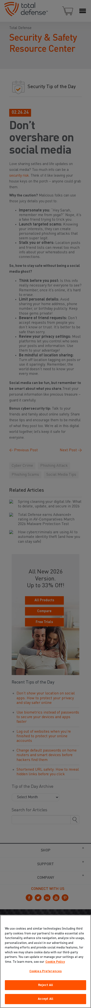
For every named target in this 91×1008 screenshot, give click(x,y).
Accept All (45, 998)
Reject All (45, 985)
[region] (45, 961)
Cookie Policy (55, 961)
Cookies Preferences (45, 971)
